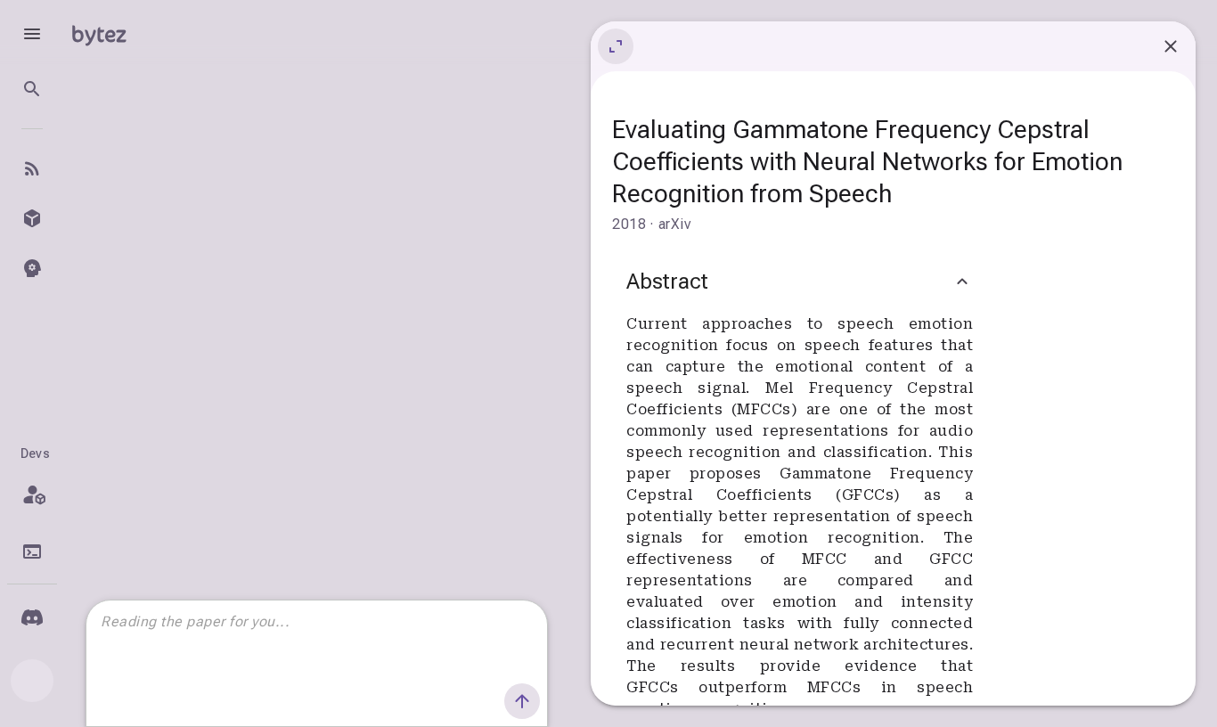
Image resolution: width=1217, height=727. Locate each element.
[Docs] (32, 551)
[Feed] (32, 168)
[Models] (32, 218)
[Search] (32, 89)
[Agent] (32, 268)
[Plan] (32, 494)
